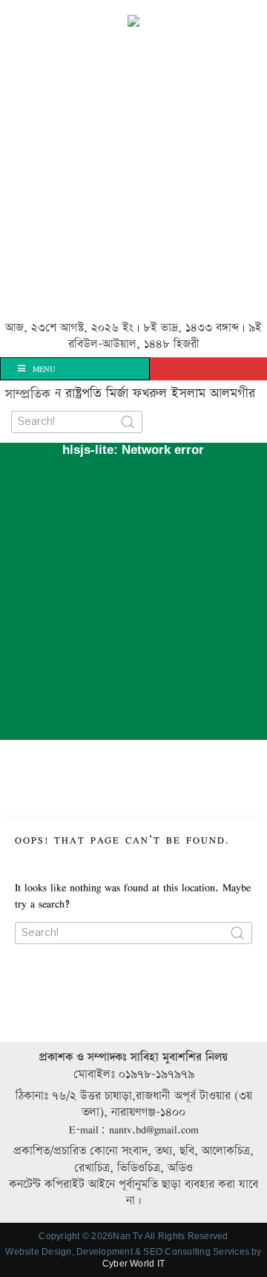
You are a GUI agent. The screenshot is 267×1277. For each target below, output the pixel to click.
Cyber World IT (133, 1263)
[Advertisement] (133, 175)
